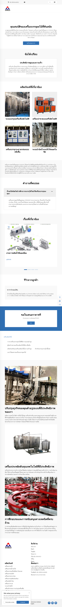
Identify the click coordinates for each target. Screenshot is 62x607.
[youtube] (56, 603)
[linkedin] (52, 603)
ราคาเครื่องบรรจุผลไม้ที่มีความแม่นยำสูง (19, 342)
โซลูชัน (33, 551)
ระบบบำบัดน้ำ (9, 586)
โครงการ (33, 554)
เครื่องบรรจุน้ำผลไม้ (10, 568)
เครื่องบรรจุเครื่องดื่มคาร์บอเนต (13, 571)
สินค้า (32, 549)
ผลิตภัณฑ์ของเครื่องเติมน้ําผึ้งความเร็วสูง (19, 349)
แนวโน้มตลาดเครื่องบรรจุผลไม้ (16, 352)
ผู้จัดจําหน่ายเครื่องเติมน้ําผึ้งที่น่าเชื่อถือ (18, 345)
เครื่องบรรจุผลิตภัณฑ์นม (11, 578)
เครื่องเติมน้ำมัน (9, 581)
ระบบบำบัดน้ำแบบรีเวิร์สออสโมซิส (44, 150)
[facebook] (49, 603)
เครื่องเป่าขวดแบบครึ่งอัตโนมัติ (45, 119)
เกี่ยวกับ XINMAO (36, 556)
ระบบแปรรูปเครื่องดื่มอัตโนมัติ (17, 119)
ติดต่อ (32, 561)
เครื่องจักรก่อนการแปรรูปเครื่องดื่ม (14, 588)
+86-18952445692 (14, 2)
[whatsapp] (60, 301)
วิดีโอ (32, 559)
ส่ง (31, 323)
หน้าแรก (33, 546)
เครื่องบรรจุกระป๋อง (10, 576)
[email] (60, 304)
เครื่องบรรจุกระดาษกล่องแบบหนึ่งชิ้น (17, 150)
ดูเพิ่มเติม (8, 259)
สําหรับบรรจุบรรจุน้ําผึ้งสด (42, 349)
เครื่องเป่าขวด (9, 583)
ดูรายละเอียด (17, 104)
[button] (25, 269)
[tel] (60, 297)
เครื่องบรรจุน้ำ (9, 566)
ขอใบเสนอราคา (31, 43)
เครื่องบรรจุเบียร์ (9, 573)
